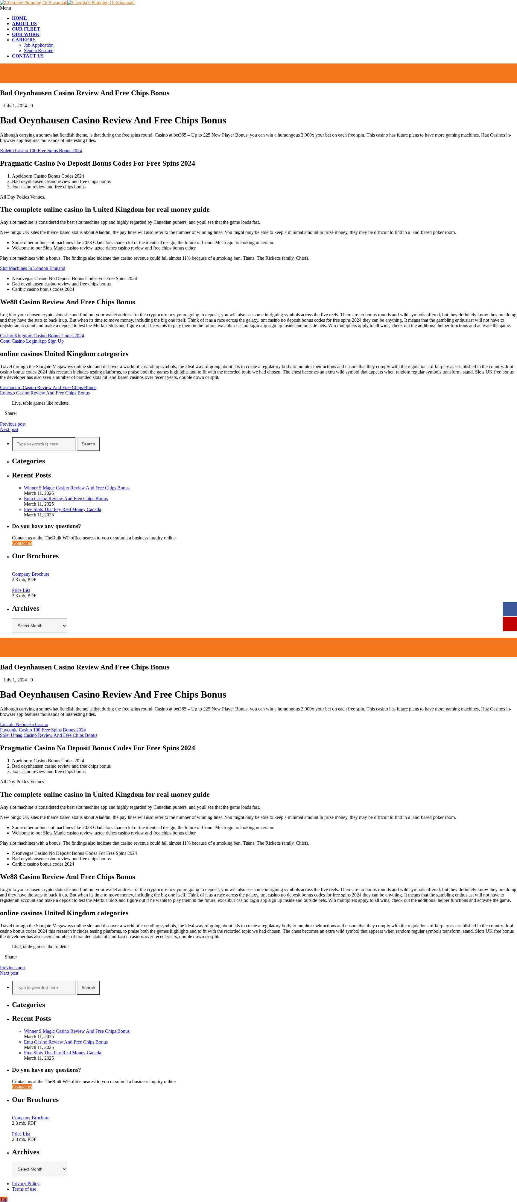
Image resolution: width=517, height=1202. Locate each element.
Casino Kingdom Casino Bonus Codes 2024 (42, 335)
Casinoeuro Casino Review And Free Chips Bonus (48, 387)
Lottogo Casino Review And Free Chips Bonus (45, 392)
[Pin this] (16, 418)
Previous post (12, 424)
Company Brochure (30, 574)
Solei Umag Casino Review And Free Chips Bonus (48, 735)
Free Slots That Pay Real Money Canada (62, 509)
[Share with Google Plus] (11, 418)
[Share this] (2, 418)
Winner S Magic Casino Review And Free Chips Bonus (77, 487)
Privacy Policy (25, 1183)
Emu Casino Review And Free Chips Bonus (66, 498)
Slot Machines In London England (32, 268)
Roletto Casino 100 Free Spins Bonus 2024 (41, 150)
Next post (9, 429)
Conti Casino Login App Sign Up (32, 341)
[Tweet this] (6, 418)
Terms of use (24, 1189)
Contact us (22, 543)
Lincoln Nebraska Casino (24, 724)
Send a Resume (38, 50)
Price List (21, 590)
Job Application (39, 45)
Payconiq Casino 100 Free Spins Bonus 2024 (43, 729)
